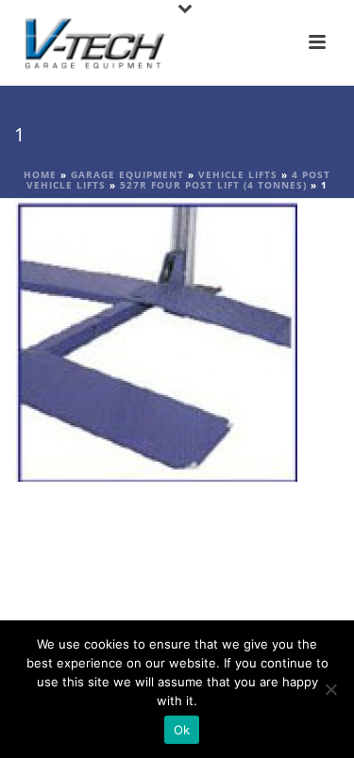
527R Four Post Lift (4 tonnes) (213, 184)
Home (40, 174)
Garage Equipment (127, 174)
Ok (182, 729)
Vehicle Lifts (238, 174)
